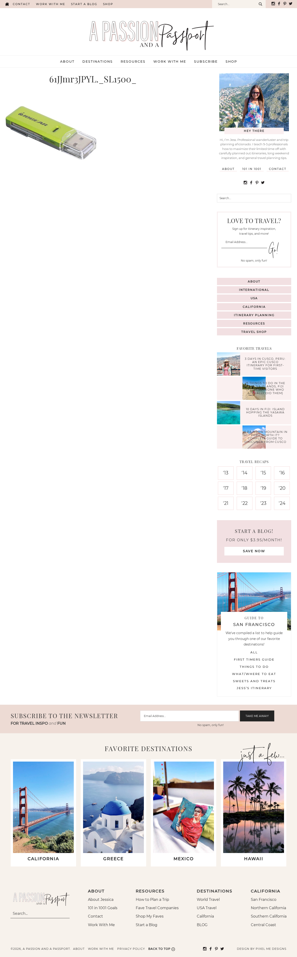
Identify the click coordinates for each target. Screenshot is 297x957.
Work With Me (101, 925)
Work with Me (50, 4)
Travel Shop (254, 332)
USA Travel (206, 908)
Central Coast (263, 925)
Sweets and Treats (254, 681)
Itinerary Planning (254, 315)
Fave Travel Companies (157, 908)
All (254, 652)
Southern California (269, 916)
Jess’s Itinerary (254, 688)
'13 (225, 473)
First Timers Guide (254, 659)
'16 (282, 473)
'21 (225, 503)
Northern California (268, 908)
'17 (226, 488)
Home (7, 4)
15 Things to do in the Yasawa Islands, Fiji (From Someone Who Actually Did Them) (265, 388)
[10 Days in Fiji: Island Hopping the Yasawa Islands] (229, 413)
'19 (263, 488)
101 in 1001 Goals (102, 908)
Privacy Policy (131, 949)
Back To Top (159, 949)
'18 (244, 488)
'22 (244, 503)
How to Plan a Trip (152, 899)
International (254, 290)
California (254, 306)
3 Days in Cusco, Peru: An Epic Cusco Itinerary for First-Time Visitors (265, 363)
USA (254, 298)
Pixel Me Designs (271, 949)
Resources (254, 323)
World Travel (208, 899)
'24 (282, 503)
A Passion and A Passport (148, 31)
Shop (108, 4)
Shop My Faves (150, 916)
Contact (21, 4)
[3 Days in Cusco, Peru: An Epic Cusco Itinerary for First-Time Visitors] (229, 364)
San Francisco (263, 899)
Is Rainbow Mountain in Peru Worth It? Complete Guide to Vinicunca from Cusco (265, 437)
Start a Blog (84, 4)
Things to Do (254, 666)
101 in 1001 (251, 169)
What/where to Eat (254, 674)
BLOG (202, 925)
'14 (244, 473)
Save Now (254, 551)
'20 (282, 488)
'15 (263, 473)
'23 (263, 503)
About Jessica (100, 899)
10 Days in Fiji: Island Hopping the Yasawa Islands (265, 412)
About (228, 169)
